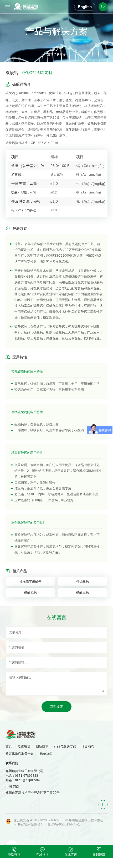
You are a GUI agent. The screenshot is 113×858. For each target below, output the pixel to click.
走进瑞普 (24, 746)
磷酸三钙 (82, 592)
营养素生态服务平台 (20, 753)
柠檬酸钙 (82, 581)
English (85, 6)
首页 (9, 746)
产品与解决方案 (65, 746)
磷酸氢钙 (30, 592)
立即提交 (56, 706)
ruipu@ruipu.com (27, 780)
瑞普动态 (87, 746)
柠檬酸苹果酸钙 (30, 581)
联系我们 (46, 753)
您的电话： (19, 647)
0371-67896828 (26, 776)
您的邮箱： (19, 662)
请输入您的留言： (21, 677)
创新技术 (42, 746)
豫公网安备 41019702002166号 (36, 820)
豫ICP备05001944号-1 (64, 824)
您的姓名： (17, 632)
